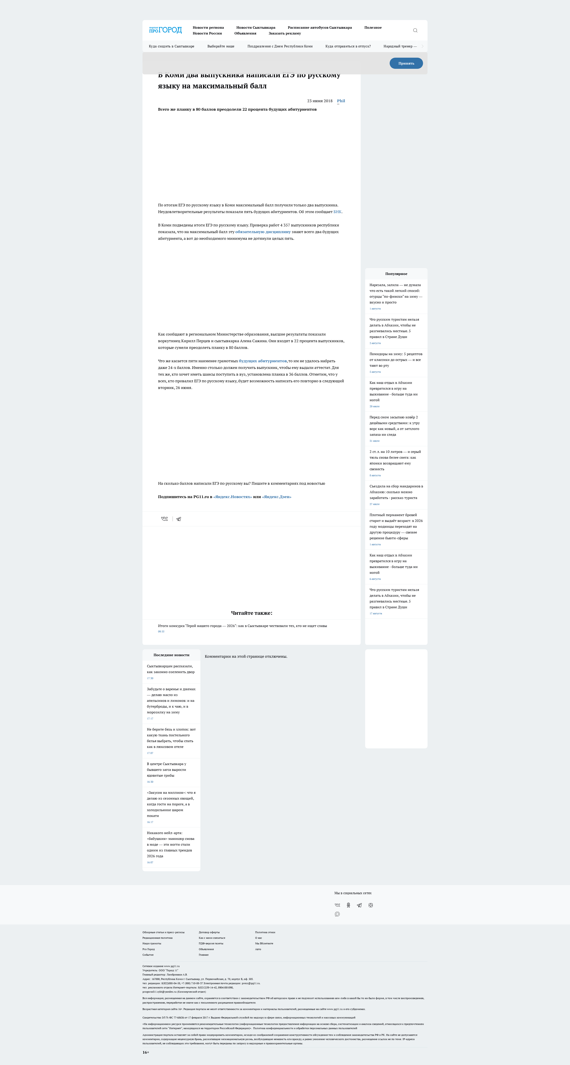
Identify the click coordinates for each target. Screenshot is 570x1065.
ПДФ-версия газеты (211, 943)
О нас (258, 937)
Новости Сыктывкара (255, 27)
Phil (341, 100)
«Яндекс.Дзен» (276, 496)
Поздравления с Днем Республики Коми (280, 46)
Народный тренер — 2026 (404, 46)
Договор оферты (209, 932)
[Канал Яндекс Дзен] (370, 905)
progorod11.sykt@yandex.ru (159, 991)
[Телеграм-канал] (359, 905)
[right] (422, 46)
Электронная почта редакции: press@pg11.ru (232, 983)
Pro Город (148, 949)
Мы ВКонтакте (264, 943)
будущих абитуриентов (263, 360)
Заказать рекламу (285, 33)
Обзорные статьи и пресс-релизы (163, 932)
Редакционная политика (157, 937)
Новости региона (208, 27)
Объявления (245, 33)
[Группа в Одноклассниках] (348, 905)
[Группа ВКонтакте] (337, 905)
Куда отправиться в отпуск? (348, 46)
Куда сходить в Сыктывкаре (172, 46)
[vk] (165, 519)
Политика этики (265, 932)
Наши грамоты (151, 943)
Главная (203, 954)
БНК (338, 211)
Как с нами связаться (212, 937)
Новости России (207, 33)
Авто (258, 949)
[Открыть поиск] (415, 30)
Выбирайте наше (221, 46)
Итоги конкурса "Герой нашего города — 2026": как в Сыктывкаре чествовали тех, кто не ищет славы (242, 628)
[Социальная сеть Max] (337, 914)
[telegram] (180, 519)
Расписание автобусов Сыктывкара (320, 27)
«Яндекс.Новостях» (232, 496)
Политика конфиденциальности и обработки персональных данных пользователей (305, 1028)
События (147, 954)
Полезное (373, 27)
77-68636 (179, 1017)
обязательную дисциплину (263, 231)
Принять (406, 63)
